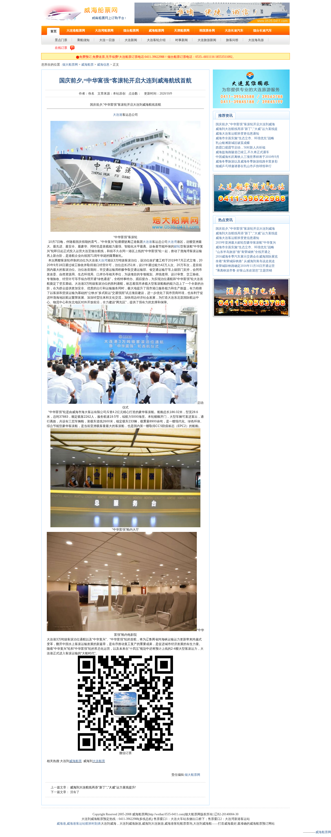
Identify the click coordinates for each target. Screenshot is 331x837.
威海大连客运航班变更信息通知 (237, 133)
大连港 (117, 115)
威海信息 (103, 64)
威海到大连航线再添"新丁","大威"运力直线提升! (103, 787)
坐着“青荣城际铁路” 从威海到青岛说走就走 (245, 261)
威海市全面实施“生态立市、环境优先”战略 (245, 138)
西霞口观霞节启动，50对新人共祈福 (240, 147)
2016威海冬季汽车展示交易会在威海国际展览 (247, 256)
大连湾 (172, 242)
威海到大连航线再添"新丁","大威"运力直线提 (246, 129)
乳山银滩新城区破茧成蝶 (233, 143)
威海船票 (87, 64)
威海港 (61, 823)
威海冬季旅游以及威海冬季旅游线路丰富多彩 (247, 161)
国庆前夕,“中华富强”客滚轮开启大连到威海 (245, 124)
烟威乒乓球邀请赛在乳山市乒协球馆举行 (244, 166)
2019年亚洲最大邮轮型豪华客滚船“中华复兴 (246, 242)
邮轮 (177, 246)
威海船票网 (323, 832)
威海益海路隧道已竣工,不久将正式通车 (242, 152)
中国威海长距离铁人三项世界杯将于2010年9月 (247, 157)
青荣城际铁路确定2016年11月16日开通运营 (245, 266)
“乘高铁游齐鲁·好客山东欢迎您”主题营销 (244, 270)
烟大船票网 (70, 64)
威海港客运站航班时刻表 (84, 823)
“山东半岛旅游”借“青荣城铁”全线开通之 (243, 252)
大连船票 (99, 761)
